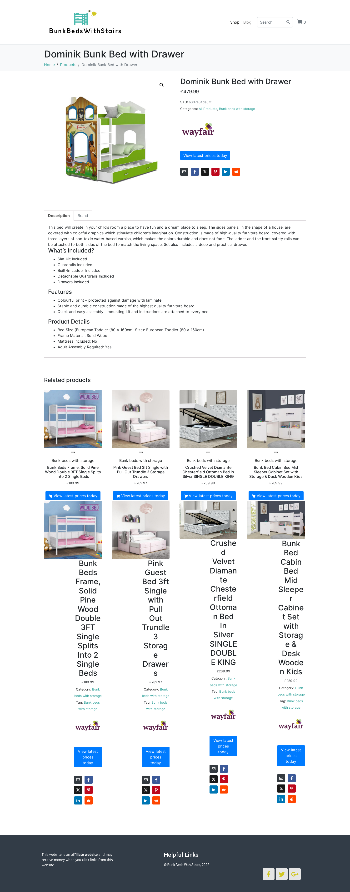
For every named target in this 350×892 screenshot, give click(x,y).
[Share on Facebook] (195, 172)
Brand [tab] (83, 215)
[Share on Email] (184, 172)
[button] (161, 85)
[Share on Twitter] (205, 172)
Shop (235, 22)
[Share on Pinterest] (215, 172)
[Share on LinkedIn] (226, 172)
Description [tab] (59, 215)
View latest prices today (205, 155)
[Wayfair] (198, 130)
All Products (208, 109)
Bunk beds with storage (237, 109)
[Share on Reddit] (236, 172)
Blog (247, 22)
